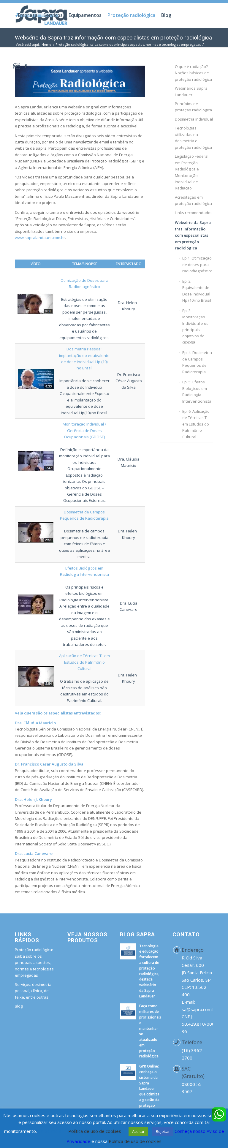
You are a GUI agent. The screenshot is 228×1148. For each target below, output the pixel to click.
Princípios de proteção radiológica (193, 107)
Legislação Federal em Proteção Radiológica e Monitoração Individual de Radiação (191, 172)
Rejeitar (163, 1131)
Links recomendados (194, 212)
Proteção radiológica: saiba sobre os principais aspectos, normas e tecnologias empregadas (34, 962)
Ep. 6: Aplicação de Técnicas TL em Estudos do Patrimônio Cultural (196, 424)
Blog (19, 1006)
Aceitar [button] (138, 1131)
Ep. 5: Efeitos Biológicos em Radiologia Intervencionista (196, 391)
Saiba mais (49, 1131)
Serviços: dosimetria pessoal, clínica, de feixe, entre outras (33, 991)
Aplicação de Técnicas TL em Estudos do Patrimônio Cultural (84, 662)
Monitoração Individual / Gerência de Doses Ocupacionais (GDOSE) (84, 430)
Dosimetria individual (194, 119)
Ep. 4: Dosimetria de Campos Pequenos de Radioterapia (197, 362)
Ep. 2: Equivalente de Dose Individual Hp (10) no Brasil (196, 291)
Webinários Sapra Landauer (191, 91)
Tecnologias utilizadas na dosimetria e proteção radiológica (193, 137)
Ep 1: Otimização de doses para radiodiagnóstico (197, 264)
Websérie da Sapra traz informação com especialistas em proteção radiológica (193, 235)
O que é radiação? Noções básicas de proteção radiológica (193, 73)
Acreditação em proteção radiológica (193, 200)
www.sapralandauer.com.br (40, 237)
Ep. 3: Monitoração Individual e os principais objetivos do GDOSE (195, 326)
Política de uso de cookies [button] (94, 1131)
